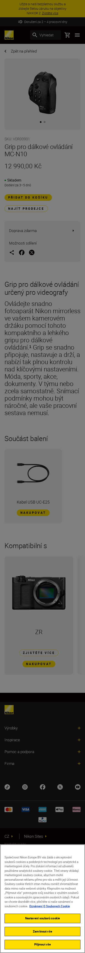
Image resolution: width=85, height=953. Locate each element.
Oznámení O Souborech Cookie (49, 906)
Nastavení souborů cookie (42, 918)
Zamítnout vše (42, 931)
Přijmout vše (42, 944)
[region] (42, 898)
